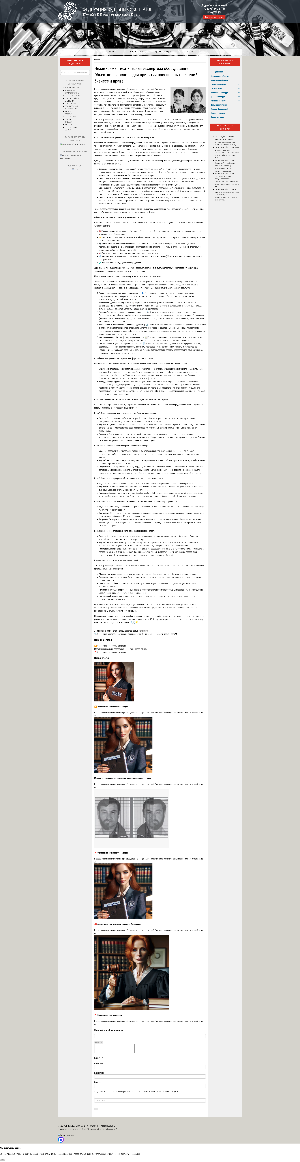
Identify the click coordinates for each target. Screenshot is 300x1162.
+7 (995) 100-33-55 (214, 8)
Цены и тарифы (163, 51)
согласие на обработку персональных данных (120, 1091)
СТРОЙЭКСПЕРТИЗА (72, 93)
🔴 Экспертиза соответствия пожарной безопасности (119, 924)
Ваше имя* (98, 1063)
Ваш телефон (99, 1073)
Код (101, 1042)
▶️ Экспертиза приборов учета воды (110, 646)
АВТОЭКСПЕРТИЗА (71, 109)
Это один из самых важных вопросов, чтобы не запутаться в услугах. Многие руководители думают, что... (227, 194)
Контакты (189, 51)
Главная (110, 51)
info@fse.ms (214, 12)
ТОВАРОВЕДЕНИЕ (71, 90)
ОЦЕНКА (68, 119)
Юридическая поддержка (75, 62)
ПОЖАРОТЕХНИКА (71, 106)
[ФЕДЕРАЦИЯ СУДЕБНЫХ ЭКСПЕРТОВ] (67, 19)
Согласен (2, 1159)
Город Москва (216, 72)
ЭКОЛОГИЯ (69, 125)
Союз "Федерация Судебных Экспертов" (99, 1129)
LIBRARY (97, 59)
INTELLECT (68, 122)
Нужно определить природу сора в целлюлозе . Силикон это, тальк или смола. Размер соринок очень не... (227, 152)
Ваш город (98, 1082)
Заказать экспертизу (214, 17)
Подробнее (135, 1154)
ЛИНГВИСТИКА (70, 117)
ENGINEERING (69, 101)
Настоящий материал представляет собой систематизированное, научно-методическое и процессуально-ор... (227, 181)
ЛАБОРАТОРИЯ (70, 114)
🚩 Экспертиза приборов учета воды (110, 652)
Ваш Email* (98, 1058)
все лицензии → (66, 158)
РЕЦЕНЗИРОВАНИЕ (72, 127)
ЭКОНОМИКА (69, 111)
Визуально (97, 1042)
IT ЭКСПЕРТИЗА (70, 104)
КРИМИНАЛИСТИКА (72, 88)
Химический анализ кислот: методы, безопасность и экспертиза (121, 631)
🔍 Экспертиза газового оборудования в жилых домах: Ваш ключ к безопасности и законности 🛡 (135, 634)
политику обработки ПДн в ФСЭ (164, 1091)
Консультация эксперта (225, 127)
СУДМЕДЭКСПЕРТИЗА (73, 96)
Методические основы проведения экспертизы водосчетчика (120, 649)
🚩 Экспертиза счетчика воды (108, 1015)
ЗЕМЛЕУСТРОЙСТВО (72, 98)
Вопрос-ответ (137, 51)
